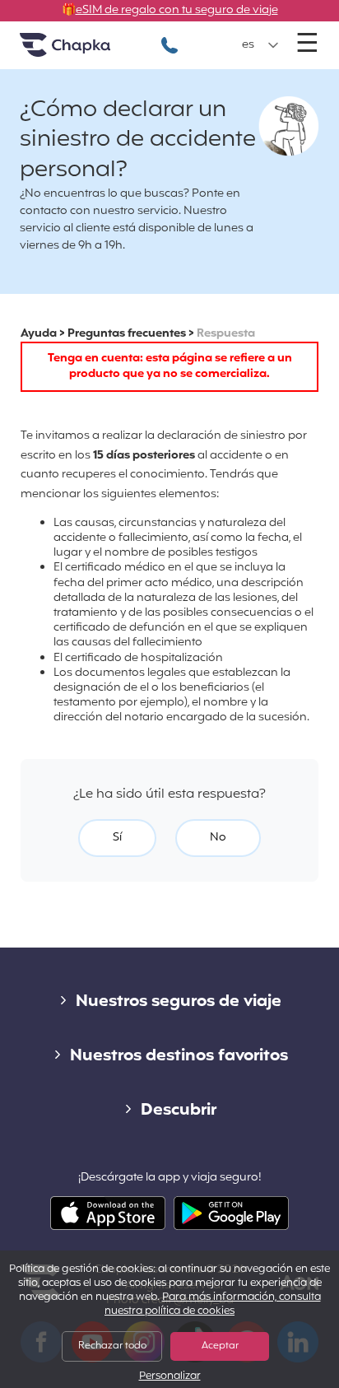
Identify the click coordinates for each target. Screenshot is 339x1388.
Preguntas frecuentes (126, 333)
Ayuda (39, 333)
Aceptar (220, 1346)
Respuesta (226, 333)
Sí (117, 837)
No (218, 837)
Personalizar (170, 1377)
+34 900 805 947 (169, 36)
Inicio (85, 51)
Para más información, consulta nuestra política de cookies (212, 1304)
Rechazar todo (112, 1346)
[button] (260, 45)
